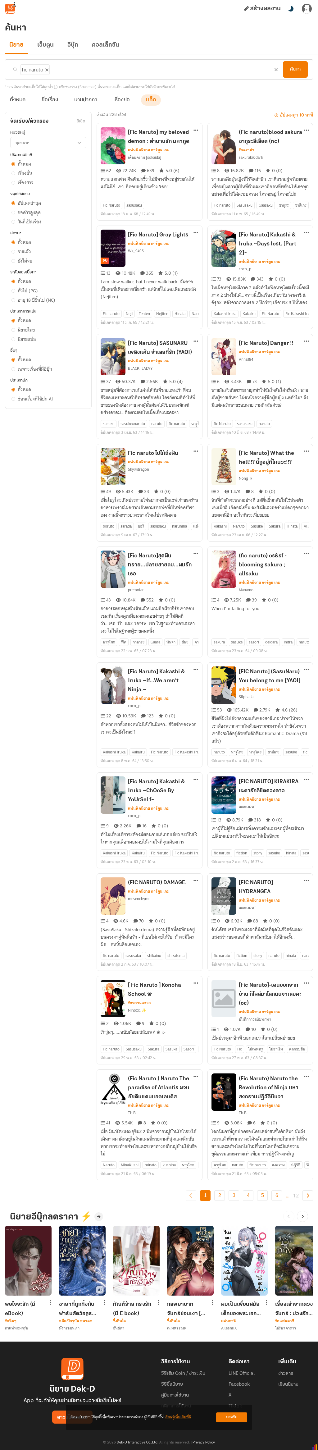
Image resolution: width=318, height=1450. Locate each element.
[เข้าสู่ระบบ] (307, 8)
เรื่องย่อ (121, 100)
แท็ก (151, 100)
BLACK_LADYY (140, 368)
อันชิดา (119, 1328)
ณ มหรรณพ (177, 1328)
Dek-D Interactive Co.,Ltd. (137, 1442)
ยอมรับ (231, 1417)
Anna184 (246, 359)
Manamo (246, 589)
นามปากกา (85, 100)
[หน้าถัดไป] (307, 1195)
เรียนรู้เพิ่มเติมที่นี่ (178, 1417)
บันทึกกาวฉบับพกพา (255, 1019)
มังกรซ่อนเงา (69, 1328)
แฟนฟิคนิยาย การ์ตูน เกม (149, 150)
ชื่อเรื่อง (50, 100)
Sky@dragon (138, 469)
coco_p (245, 268)
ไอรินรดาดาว (285, 1328)
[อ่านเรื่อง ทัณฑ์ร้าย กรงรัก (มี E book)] (136, 1261)
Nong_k (245, 478)
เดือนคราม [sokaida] (144, 157)
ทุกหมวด (23, 142)
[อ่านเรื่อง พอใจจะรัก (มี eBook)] (28, 1261)
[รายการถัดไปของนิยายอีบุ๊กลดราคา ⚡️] (302, 1216)
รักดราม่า (246, 150)
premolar (136, 589)
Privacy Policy (204, 1442)
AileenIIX (229, 1328)
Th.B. (132, 1112)
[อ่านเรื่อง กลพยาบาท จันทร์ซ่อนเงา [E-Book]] (190, 1261)
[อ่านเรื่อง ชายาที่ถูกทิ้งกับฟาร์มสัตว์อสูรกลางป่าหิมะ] (82, 1261)
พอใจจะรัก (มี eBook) (20, 1309)
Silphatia (246, 696)
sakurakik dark (251, 157)
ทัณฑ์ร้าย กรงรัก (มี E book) (132, 1309)
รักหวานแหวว (139, 1002)
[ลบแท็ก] (46, 69)
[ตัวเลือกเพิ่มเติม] (196, 131)
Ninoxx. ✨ (137, 1010)
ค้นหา (295, 69)
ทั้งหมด (17, 100)
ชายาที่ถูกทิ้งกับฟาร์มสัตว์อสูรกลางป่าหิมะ (76, 1309)
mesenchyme (139, 898)
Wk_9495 (136, 250)
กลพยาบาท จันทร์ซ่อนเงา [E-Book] (187, 1309)
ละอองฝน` (247, 806)
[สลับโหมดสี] (290, 8)
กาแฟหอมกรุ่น (16, 1328)
